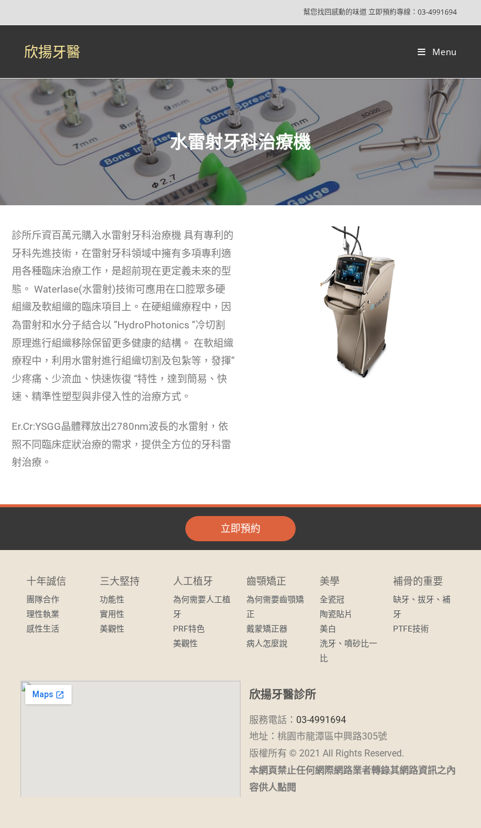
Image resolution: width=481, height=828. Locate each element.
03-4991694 (437, 12)
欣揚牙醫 (52, 51)
